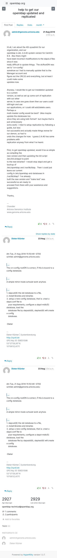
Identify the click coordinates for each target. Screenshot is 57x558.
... (8, 264)
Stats (29, 25)
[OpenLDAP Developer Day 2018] (53, 9)
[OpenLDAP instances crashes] (4, 9)
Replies (20, 25)
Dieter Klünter (18, 238)
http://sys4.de (13, 337)
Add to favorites (12, 519)
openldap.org (17, 3)
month (39, 25)
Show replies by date (45, 234)
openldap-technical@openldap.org (18, 506)
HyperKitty (28, 554)
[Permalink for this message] (53, 224)
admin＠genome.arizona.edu (25, 32)
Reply (9, 227)
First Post (8, 25)
